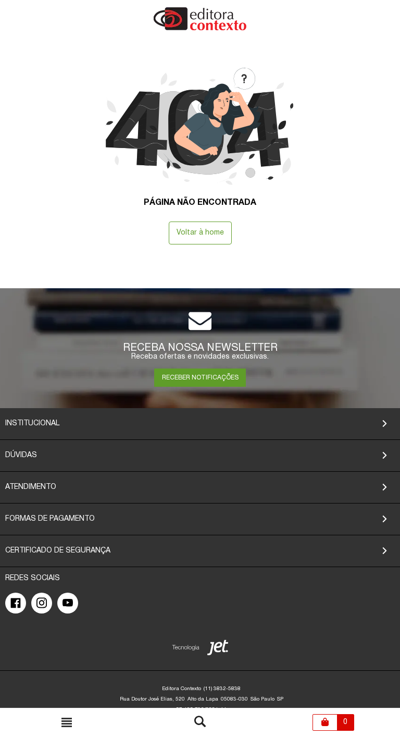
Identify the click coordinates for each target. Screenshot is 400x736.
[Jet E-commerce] (200, 650)
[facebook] (15, 603)
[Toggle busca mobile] (66, 722)
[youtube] (67, 603)
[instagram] (41, 603)
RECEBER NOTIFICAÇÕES (200, 378)
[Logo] (200, 28)
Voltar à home (200, 232)
